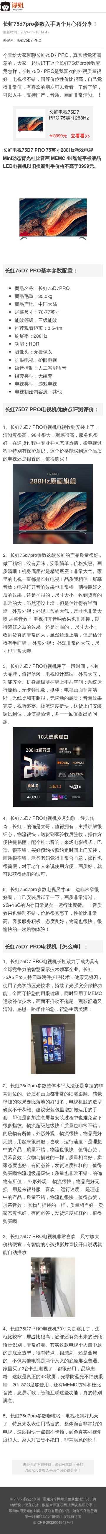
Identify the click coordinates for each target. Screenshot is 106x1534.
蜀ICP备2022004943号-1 (53, 1522)
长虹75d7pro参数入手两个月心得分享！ (50, 24)
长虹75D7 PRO (29, 39)
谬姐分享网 (15, 9)
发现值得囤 (72, 1516)
